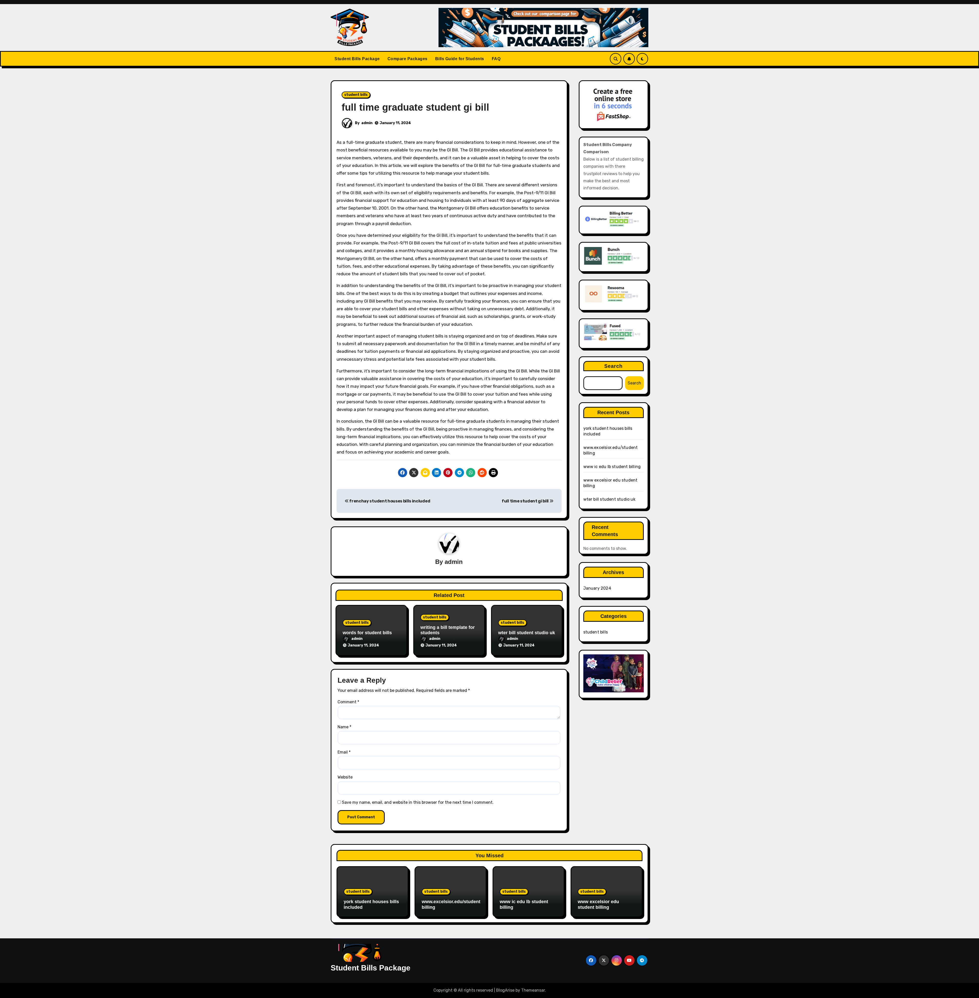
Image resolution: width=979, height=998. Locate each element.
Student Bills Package (357, 59)
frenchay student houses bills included (389, 501)
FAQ (496, 59)
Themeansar (533, 990)
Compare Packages (408, 59)
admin (366, 123)
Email (344, 752)
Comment (348, 701)
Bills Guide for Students (459, 59)
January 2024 (597, 588)
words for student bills (367, 632)
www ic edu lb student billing (612, 466)
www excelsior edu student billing (598, 904)
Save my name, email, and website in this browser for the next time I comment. (418, 802)
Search (613, 366)
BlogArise (505, 990)
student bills (356, 95)
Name (344, 726)
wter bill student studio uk (526, 632)
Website (345, 777)
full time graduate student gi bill (415, 107)
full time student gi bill (525, 501)
